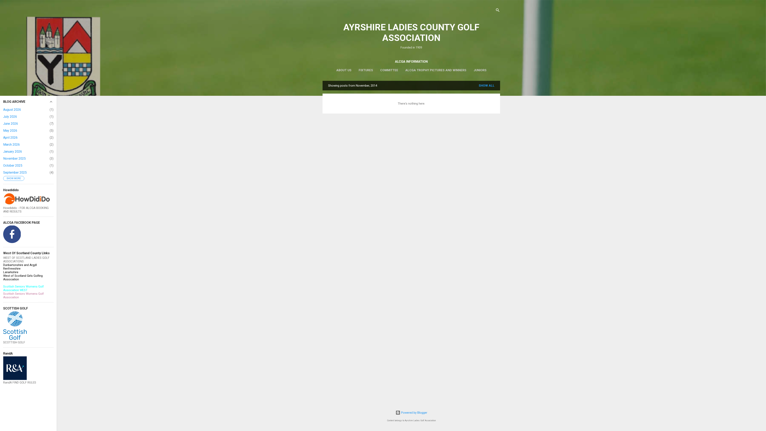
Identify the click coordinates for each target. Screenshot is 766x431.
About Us (343, 70)
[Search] (497, 11)
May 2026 (10, 130)
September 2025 (15, 172)
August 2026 (12, 110)
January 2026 (12, 151)
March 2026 (11, 144)
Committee (389, 70)
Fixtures (366, 70)
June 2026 (10, 124)
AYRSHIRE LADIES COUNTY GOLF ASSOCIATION (411, 32)
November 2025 (14, 158)
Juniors (480, 70)
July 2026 (10, 117)
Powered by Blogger (413, 412)
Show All (487, 85)
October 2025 (12, 165)
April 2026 (10, 137)
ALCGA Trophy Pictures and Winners (435, 70)
